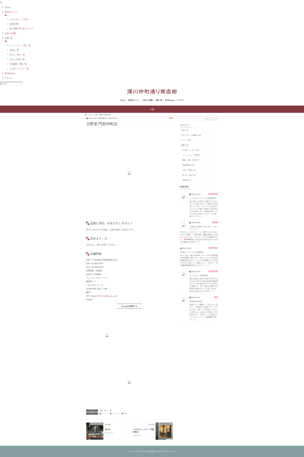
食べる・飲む (108, 411)
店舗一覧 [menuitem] (8, 39)
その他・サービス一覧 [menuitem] (19, 68)
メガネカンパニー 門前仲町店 (143, 430)
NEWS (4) (184, 130)
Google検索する (129, 306)
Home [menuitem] (8, 7)
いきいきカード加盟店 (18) (191, 135)
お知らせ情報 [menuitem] (10, 33)
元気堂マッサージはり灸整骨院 (191, 252)
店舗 (171, 118)
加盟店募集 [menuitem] (14, 24)
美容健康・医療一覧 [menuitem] (18, 64)
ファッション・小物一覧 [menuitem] (20, 45)
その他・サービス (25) (190, 150)
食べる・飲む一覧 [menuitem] (17, 54)
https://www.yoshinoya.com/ (104, 295)
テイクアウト (116, 413)
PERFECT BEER (195, 301)
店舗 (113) (185, 145)
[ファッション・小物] (164, 430)
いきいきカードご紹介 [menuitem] (19, 19)
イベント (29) (186, 140)
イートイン (105, 413)
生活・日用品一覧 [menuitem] (17, 59)
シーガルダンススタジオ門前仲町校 (202, 198)
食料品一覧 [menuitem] (14, 50)
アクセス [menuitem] (8, 78)
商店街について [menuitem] (11, 13)
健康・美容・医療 (213, 248)
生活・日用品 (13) (189, 170)
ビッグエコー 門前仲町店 (198, 275)
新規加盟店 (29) (188, 165)
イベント (215, 222)
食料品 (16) (186, 180)
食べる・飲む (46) (189, 175)
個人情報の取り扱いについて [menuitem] (22, 28)
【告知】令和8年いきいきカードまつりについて (203, 227)
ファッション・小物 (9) (191, 155)
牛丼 (125, 413)
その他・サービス (213, 194)
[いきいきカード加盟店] (94, 430)
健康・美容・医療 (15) (190, 160)
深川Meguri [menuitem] (10, 73)
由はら (108, 429)
